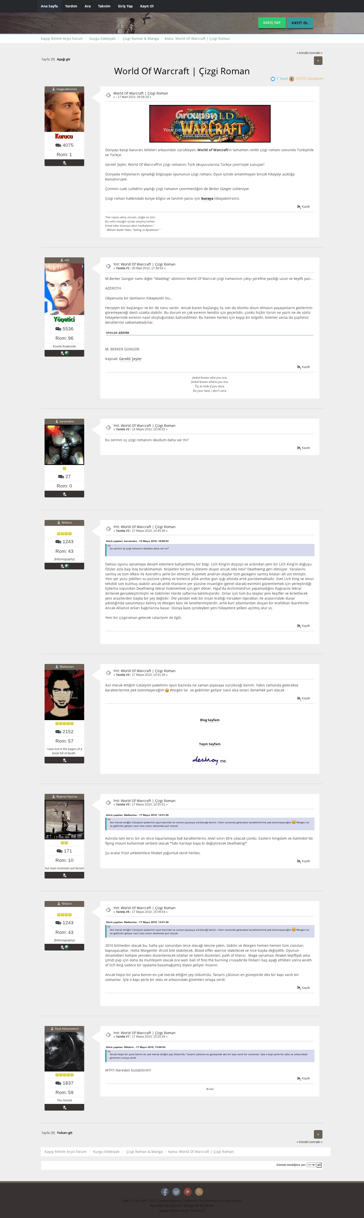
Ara (88, 6)
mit (67, 260)
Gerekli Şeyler (130, 358)
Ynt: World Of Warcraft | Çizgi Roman (144, 264)
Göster (124, 333)
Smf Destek (233, 1201)
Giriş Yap (125, 6)
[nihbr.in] (67, 566)
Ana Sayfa (49, 6)
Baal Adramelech (67, 1028)
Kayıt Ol (147, 6)
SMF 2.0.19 (130, 1201)
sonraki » (315, 53)
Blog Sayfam (210, 720)
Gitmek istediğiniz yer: (291, 1164)
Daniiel (175, 1205)
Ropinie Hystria (66, 796)
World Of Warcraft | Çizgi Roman (140, 93)
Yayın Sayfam (210, 744)
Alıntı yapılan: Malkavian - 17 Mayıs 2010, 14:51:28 (137, 815)
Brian (209, 1205)
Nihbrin (67, 523)
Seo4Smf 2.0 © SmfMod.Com (204, 1201)
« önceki (303, 53)
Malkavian (67, 667)
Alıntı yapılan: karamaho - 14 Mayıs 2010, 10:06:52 (137, 541)
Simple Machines (170, 1201)
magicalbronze (66, 89)
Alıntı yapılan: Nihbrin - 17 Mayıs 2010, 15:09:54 (135, 1047)
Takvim (104, 6)
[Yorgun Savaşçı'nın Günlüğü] (67, 353)
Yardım (71, 6)
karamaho (67, 421)
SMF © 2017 (148, 1201)
